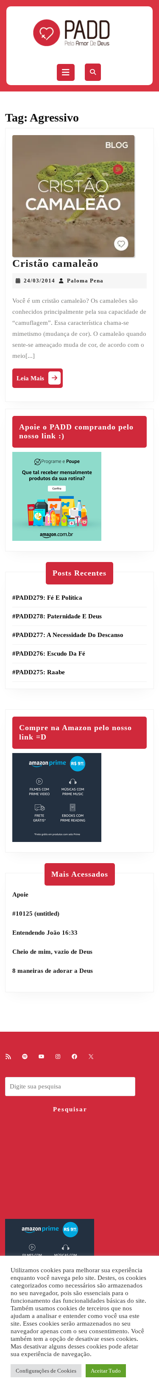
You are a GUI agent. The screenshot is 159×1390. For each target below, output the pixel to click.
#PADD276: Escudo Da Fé (48, 653)
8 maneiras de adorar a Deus (52, 970)
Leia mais (40, 380)
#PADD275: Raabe (38, 672)
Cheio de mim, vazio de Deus (52, 951)
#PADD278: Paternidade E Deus (57, 616)
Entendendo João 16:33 (45, 932)
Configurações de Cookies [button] (46, 1371)
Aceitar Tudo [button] (106, 1371)
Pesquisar (70, 1109)
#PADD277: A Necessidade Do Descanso (67, 634)
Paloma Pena (85, 280)
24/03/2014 (39, 280)
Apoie (20, 894)
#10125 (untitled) (35, 913)
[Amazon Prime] (56, 796)
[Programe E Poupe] (56, 495)
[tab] (66, 72)
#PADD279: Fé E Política (47, 597)
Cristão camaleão (55, 263)
